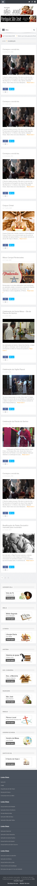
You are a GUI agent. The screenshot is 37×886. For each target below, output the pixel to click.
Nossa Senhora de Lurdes (7, 862)
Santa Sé (3, 782)
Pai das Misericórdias (6, 813)
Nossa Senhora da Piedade (8, 806)
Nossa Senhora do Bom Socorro (9, 844)
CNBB (2, 785)
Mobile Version (24, 883)
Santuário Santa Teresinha (8, 834)
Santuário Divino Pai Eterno (8, 810)
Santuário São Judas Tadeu (8, 820)
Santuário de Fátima (6, 859)
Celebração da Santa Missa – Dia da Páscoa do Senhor (17, 312)
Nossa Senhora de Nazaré (7, 841)
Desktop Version (13, 883)
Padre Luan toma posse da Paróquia (14, 36)
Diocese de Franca (5, 792)
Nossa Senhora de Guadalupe (9, 866)
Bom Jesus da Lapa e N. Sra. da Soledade (11, 869)
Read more (30, 82)
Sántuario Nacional (6, 831)
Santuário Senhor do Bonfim (8, 855)
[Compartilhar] (5, 89)
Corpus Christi (8, 205)
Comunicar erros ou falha (7, 795)
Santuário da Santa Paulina (8, 838)
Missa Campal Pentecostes (13, 257)
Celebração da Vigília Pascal (14, 369)
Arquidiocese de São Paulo (8, 789)
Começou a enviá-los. (11, 49)
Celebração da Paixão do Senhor (15, 421)
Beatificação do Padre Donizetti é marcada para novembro (15, 526)
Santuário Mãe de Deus (7, 817)
